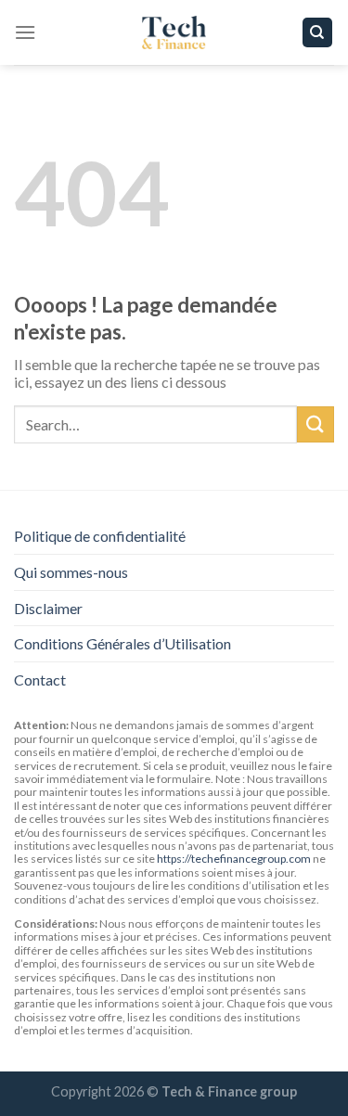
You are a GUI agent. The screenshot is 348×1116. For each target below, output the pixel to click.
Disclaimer (48, 608)
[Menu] (25, 32)
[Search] (318, 33)
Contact (40, 679)
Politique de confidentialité (100, 536)
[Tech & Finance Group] (174, 32)
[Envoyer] (315, 424)
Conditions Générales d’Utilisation (122, 643)
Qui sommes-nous (71, 572)
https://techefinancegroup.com (234, 859)
